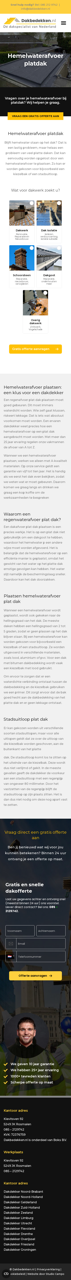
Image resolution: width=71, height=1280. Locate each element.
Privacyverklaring (48, 1269)
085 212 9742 (49, 4)
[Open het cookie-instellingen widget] (6, 1273)
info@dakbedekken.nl (35, 8)
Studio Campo (55, 1274)
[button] (64, 23)
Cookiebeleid (16, 1274)
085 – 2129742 (14, 1129)
